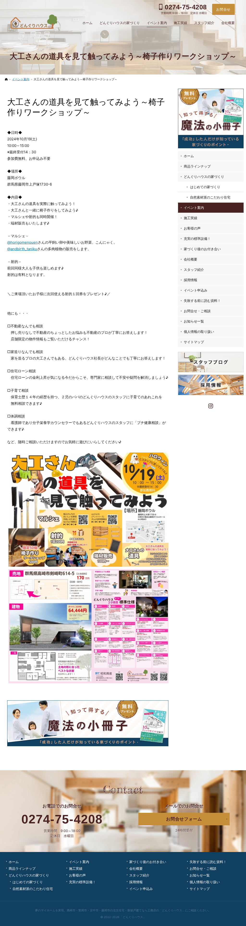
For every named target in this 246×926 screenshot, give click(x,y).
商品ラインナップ (197, 166)
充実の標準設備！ (197, 238)
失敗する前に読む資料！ (202, 300)
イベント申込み (195, 290)
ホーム (189, 156)
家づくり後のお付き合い (202, 249)
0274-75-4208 (62, 819)
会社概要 (190, 259)
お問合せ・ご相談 (197, 311)
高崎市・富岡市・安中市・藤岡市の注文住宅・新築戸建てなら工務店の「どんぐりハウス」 (126, 910)
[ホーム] (6, 79)
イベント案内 (194, 207)
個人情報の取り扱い (199, 331)
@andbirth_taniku (22, 249)
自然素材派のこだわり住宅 (210, 197)
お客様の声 (192, 228)
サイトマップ (194, 342)
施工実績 (190, 218)
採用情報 (190, 280)
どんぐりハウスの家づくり (204, 176)
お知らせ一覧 (194, 321)
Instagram (211, 405)
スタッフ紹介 (194, 269)
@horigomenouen (22, 242)
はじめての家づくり (205, 187)
